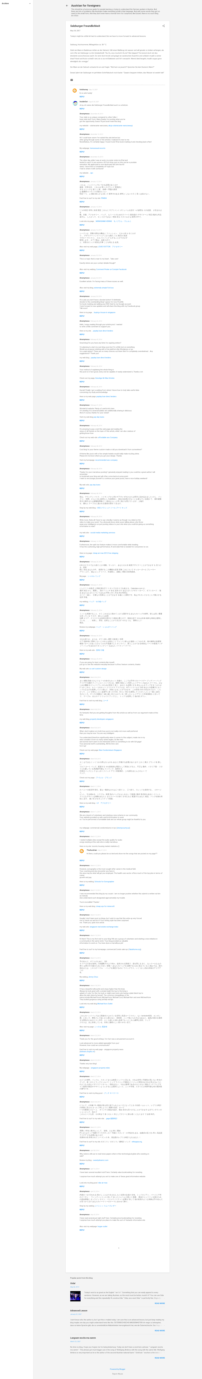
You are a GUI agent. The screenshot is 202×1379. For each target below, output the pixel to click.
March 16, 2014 (95, 958)
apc (91, 173)
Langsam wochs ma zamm (83, 1338)
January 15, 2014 (96, 207)
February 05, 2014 (96, 339)
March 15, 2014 (95, 915)
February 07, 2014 (96, 405)
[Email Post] (71, 81)
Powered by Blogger (117, 1369)
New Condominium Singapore (110, 750)
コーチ (105, 701)
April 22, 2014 (94, 1191)
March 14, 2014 (95, 890)
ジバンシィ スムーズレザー (105, 1206)
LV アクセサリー (104, 803)
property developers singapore (102, 719)
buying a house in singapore (104, 312)
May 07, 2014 (102, 850)
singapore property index (100, 1068)
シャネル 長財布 (100, 1027)
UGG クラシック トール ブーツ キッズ (112, 508)
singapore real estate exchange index (104, 927)
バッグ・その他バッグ (97, 602)
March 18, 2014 (95, 985)
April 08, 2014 (94, 1150)
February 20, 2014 (96, 562)
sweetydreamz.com (100, 1160)
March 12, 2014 (95, 836)
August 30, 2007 (93, 102)
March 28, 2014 (95, 1102)
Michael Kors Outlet (104, 1004)
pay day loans (99, 417)
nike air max (102, 1183)
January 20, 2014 (96, 255)
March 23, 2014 (95, 1035)
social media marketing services (102, 533)
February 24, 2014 (96, 636)
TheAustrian (92, 850)
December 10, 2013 (96, 134)
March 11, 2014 (95, 786)
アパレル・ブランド (104, 778)
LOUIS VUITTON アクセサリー (110, 247)
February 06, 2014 (96, 366)
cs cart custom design (97, 669)
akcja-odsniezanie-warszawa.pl (120, 126)
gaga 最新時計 (111, 1118)
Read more (160, 1303)
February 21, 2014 (96, 585)
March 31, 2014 (95, 1127)
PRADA (104, 198)
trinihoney (84, 89)
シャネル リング (94, 576)
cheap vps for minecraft (105, 906)
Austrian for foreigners (86, 5)
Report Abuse (117, 1374)
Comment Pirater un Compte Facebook (111, 269)
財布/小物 (100, 650)
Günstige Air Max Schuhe (104, 378)
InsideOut (84, 102)
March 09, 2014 (95, 728)
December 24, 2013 (96, 157)
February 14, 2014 (96, 541)
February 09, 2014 (96, 516)
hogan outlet (102, 1226)
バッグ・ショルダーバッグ (106, 627)
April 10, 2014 (94, 1169)
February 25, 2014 (96, 659)
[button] (163, 26)
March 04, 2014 (95, 677)
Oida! (72, 1283)
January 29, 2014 (96, 296)
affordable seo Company (107, 437)
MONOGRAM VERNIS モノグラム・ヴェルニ (113, 221)
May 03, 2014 (94, 1214)
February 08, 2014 (96, 425)
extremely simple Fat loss (104, 288)
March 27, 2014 (95, 1076)
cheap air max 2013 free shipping (105, 553)
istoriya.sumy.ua (123, 828)
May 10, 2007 (93, 89)
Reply (82, 97)
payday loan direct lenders (103, 331)
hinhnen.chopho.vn (87, 1052)
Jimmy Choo (93, 977)
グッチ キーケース (111, 1093)
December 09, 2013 (96, 114)
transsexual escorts (97, 148)
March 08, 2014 (95, 709)
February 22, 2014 (96, 610)
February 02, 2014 (96, 321)
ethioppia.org (137, 1142)
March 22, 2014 (95, 1012)
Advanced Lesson (78, 1310)
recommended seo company (106, 460)
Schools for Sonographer (104, 882)
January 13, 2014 (96, 181)
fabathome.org (135, 949)
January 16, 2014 (96, 230)
